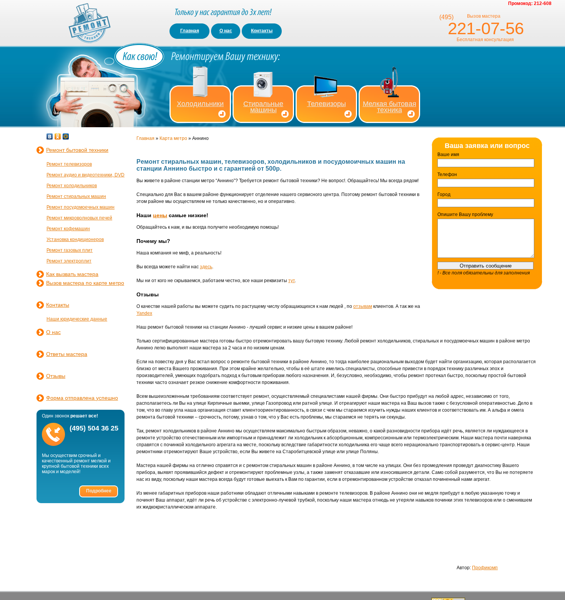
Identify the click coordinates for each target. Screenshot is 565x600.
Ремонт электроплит (69, 261)
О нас (225, 30)
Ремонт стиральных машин (76, 196)
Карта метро (173, 138)
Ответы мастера (66, 354)
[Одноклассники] (58, 136)
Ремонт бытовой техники (77, 150)
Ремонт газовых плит (70, 250)
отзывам (362, 306)
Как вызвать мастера (72, 274)
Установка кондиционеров (75, 239)
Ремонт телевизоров (69, 164)
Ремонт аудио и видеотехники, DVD (86, 175)
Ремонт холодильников (72, 185)
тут (291, 280)
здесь (206, 266)
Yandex (144, 313)
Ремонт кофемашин (68, 228)
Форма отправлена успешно (82, 398)
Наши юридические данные (77, 319)
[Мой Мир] (66, 136)
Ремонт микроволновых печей (79, 218)
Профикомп (485, 567)
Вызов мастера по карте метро (85, 283)
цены (160, 215)
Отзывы (55, 376)
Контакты (262, 30)
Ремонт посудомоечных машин (81, 207)
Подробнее (98, 491)
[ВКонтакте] (50, 136)
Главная (189, 30)
